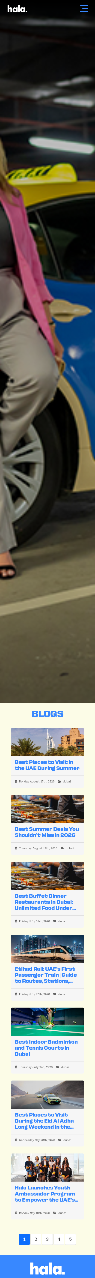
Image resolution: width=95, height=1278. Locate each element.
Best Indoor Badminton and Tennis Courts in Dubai (46, 1048)
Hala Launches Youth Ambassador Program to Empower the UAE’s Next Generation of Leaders (45, 1200)
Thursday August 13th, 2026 (38, 848)
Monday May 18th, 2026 (34, 1213)
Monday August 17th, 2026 (36, 781)
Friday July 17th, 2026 (34, 994)
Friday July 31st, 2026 (34, 921)
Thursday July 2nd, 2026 (36, 1067)
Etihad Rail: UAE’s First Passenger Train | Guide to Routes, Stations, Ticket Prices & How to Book (46, 981)
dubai (67, 781)
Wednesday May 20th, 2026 (37, 1140)
